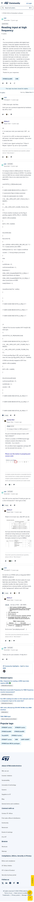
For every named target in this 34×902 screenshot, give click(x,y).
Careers (4, 789)
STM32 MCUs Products (6, 685)
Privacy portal (16, 895)
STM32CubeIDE (19, 731)
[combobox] (17, 8)
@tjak (8, 426)
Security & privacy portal (9, 875)
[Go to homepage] (6, 761)
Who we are (5, 771)
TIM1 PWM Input (5, 716)
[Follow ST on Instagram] (10, 883)
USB (17, 78)
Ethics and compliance (8, 861)
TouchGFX (5, 735)
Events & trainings (7, 832)
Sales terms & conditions (21, 893)
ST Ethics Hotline (7, 865)
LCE (5, 97)
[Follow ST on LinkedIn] (6, 883)
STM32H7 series (7, 727)
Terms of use (8, 893)
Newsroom (5, 827)
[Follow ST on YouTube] (18, 883)
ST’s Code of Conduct (8, 870)
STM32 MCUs (4, 712)
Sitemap (4, 851)
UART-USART (25, 739)
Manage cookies (26, 895)
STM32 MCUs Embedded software (13, 13)
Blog (3, 799)
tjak (5, 18)
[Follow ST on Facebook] (14, 883)
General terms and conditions (10, 803)
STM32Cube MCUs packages (11, 743)
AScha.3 (6, 121)
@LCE (7, 604)
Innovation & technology (9, 785)
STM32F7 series (7, 739)
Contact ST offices (7, 813)
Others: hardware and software (8, 718)
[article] (17, 106)
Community (5, 822)
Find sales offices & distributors (11, 818)
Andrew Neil (10, 420)
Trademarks (6, 895)
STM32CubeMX (7, 78)
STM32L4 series (17, 735)
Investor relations (7, 775)
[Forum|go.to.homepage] (12, 3)
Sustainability (6, 780)
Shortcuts (4, 846)
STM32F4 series (20, 727)
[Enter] (3, 8)
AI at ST (4, 837)
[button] (2, 3)
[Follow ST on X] (3, 883)
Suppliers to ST (6, 794)
